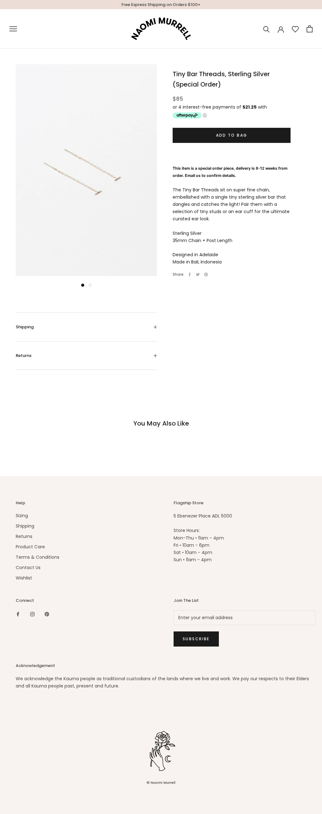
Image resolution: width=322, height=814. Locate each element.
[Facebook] (190, 274)
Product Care (30, 547)
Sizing (22, 515)
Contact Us (28, 567)
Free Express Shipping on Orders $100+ (161, 5)
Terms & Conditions (37, 557)
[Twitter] (198, 274)
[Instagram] (32, 614)
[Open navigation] (13, 28)
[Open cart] (310, 28)
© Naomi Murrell (161, 782)
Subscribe (196, 639)
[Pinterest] (206, 274)
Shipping (25, 327)
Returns (23, 356)
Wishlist (24, 578)
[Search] (266, 28)
